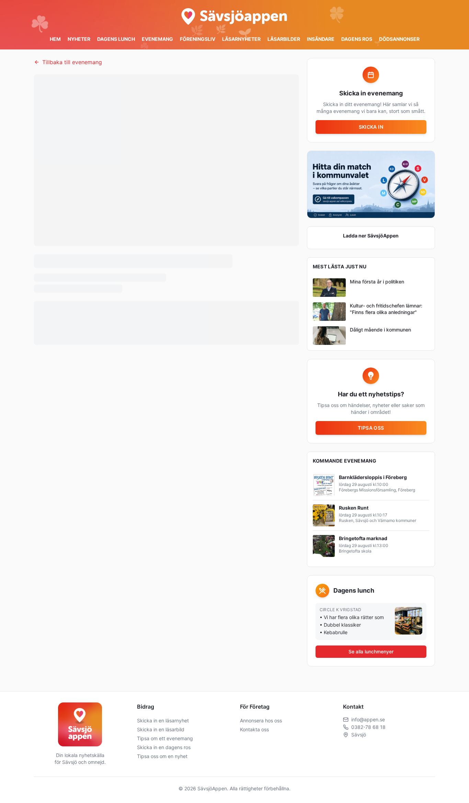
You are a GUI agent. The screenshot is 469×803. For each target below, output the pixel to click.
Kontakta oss (254, 729)
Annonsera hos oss (261, 720)
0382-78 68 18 (368, 727)
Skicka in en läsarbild (160, 729)
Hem (55, 39)
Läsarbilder (283, 39)
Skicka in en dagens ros (164, 747)
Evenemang (157, 39)
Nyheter (79, 39)
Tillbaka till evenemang (72, 62)
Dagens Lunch (116, 39)
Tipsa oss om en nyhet (162, 756)
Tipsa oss (371, 428)
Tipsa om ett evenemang (165, 738)
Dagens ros (356, 39)
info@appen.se (368, 719)
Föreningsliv (197, 39)
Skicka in (371, 127)
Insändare (320, 39)
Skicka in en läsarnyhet (163, 720)
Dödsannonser (399, 39)
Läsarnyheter (241, 39)
